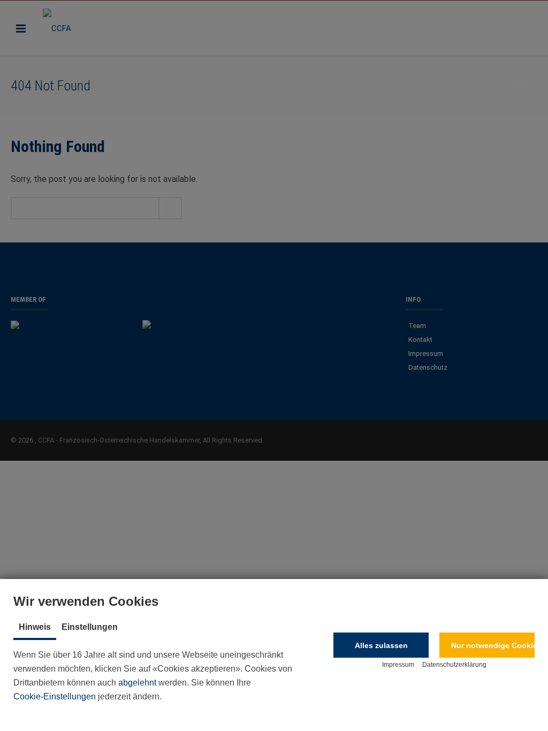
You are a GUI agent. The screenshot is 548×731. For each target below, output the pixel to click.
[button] (381, 645)
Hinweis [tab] (35, 626)
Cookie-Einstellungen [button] (54, 696)
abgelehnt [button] (137, 682)
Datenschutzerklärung (454, 664)
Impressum (398, 664)
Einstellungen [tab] (90, 626)
